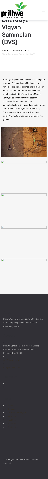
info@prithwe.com (11, 367)
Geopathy (12, 416)
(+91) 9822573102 (11, 360)
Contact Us (13, 427)
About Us (12, 423)
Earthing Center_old (17, 412)
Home (10, 405)
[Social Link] (7, 383)
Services (11, 409)
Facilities (12, 420)
